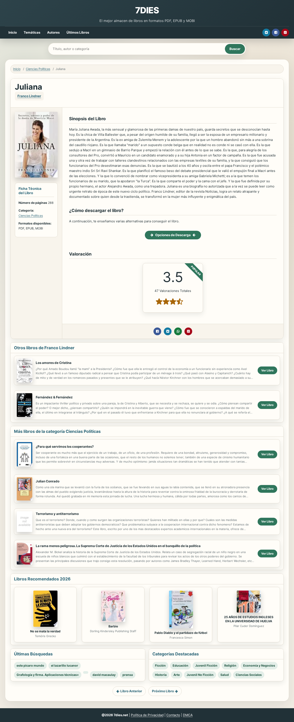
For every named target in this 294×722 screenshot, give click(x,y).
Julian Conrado (47, 481)
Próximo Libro (163, 691)
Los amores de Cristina (53, 363)
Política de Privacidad (147, 715)
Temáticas (32, 32)
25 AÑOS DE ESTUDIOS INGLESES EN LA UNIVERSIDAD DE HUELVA (248, 619)
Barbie (113, 626)
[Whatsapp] (178, 331)
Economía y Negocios (259, 665)
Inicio (12, 32)
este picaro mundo (30, 665)
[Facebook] (276, 32)
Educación (180, 665)
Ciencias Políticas (38, 69)
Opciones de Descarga (173, 235)
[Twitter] (266, 32)
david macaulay (104, 675)
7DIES (147, 10)
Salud (224, 675)
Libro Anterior (131, 691)
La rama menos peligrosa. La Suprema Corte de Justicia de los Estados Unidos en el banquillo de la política (118, 546)
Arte (176, 675)
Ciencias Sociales (249, 675)
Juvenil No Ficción (200, 675)
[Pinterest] (285, 32)
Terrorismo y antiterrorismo (57, 514)
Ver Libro (267, 370)
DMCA (188, 715)
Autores (53, 32)
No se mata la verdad (45, 631)
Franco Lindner (29, 96)
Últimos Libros (78, 32)
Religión (230, 665)
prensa (127, 675)
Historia (161, 675)
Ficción (160, 665)
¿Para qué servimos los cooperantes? (65, 446)
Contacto (173, 715)
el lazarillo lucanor (64, 665)
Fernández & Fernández (54, 397)
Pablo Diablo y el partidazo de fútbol (181, 633)
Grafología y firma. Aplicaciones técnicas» (48, 675)
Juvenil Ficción (206, 665)
